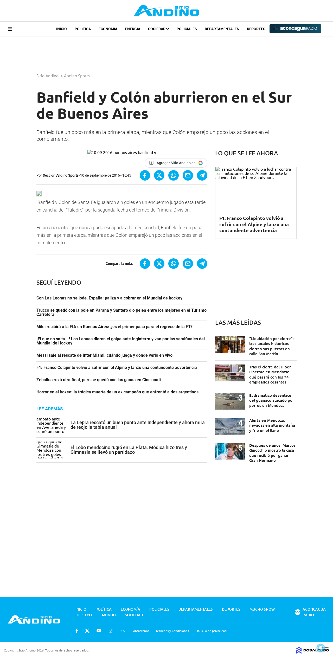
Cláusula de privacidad (211, 631)
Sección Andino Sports (61, 175)
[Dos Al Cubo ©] (312, 651)
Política (83, 29)
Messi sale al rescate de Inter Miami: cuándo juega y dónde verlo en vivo (104, 355)
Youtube (98, 631)
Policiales (187, 29)
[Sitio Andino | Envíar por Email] (188, 175)
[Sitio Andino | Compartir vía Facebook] (145, 175)
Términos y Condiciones (172, 631)
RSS (122, 631)
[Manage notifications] (321, 648)
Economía (108, 29)
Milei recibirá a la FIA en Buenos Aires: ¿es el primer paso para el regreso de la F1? (114, 327)
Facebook (76, 631)
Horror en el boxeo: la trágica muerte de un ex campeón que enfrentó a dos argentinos (117, 392)
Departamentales (222, 29)
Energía (132, 29)
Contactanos (140, 631)
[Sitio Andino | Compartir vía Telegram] (202, 175)
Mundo (109, 614)
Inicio (61, 29)
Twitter (87, 631)
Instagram (110, 631)
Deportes (256, 29)
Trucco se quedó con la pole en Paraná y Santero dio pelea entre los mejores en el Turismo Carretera (121, 312)
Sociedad (157, 29)
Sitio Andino (48, 75)
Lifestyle (84, 614)
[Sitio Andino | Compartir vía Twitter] (159, 175)
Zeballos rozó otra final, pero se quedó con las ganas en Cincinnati (98, 380)
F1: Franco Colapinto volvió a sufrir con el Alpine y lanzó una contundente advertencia (116, 368)
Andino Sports (77, 75)
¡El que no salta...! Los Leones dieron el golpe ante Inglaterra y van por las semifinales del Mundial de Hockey (120, 341)
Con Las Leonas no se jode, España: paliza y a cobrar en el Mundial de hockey (109, 298)
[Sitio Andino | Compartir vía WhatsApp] (173, 175)
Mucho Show (262, 609)
